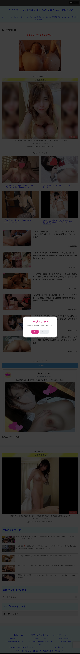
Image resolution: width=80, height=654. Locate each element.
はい (35, 332)
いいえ (44, 332)
